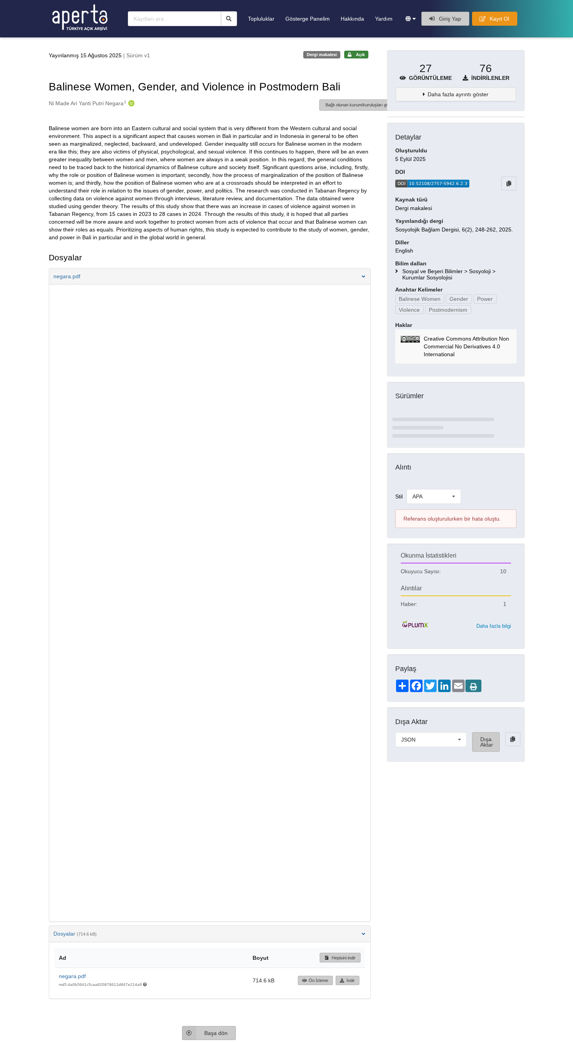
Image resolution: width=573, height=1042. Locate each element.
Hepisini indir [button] (343, 957)
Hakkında (352, 19)
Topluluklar (261, 19)
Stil (399, 496)
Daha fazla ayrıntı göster (458, 94)
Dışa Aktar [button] (486, 742)
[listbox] (434, 496)
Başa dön (216, 1033)
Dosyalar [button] (75, 934)
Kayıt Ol (498, 19)
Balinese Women (419, 299)
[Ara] (229, 18)
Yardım (384, 19)
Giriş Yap (449, 19)
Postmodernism (448, 310)
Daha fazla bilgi (493, 626)
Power (485, 299)
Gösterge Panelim (307, 19)
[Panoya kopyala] (508, 184)
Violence (409, 310)
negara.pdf (72, 976)
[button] (410, 18)
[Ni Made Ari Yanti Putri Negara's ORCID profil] (130, 103)
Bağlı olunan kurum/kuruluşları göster (360, 104)
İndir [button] (351, 980)
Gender (458, 299)
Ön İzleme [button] (318, 980)
